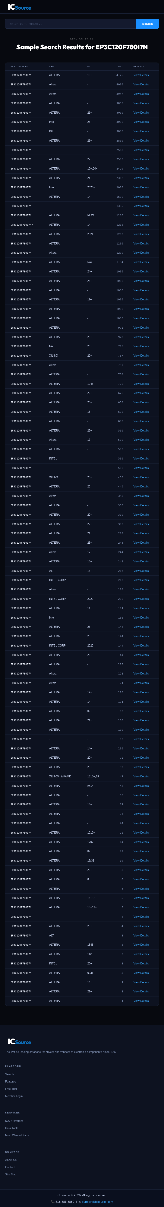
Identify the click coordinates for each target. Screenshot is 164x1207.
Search (9, 1074)
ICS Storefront (14, 1120)
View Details (141, 75)
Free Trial (11, 1088)
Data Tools (11, 1128)
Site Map (10, 1174)
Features (10, 1081)
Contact (10, 1167)
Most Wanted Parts (17, 1135)
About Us (11, 1160)
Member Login (14, 1096)
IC (19, 7)
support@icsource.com (97, 1201)
